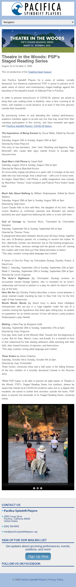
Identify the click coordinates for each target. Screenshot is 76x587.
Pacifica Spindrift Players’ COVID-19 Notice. (29, 126)
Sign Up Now (38, 556)
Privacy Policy (56, 579)
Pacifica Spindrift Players (34, 579)
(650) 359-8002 (11, 526)
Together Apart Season (39, 72)
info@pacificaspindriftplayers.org (20, 531)
